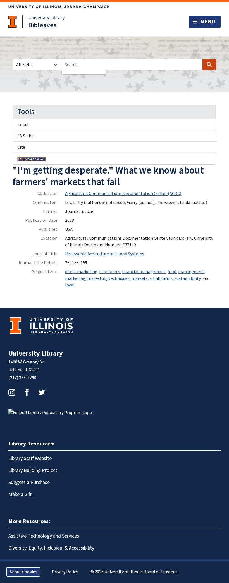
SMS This (25, 136)
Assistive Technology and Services (43, 536)
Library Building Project (32, 470)
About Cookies (23, 572)
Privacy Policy (65, 572)
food (172, 272)
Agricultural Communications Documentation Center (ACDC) (123, 194)
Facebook (27, 392)
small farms (161, 278)
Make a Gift (20, 494)
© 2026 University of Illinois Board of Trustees (133, 572)
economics (109, 272)
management (191, 272)
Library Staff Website (30, 458)
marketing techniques (108, 278)
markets (140, 278)
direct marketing (81, 272)
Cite (21, 147)
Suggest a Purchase (29, 482)
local (70, 285)
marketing (75, 278)
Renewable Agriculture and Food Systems (104, 254)
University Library (46, 17)
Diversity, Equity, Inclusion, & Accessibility (51, 548)
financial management (144, 272)
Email (22, 124)
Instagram (11, 392)
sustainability (188, 278)
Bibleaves (42, 25)
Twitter (42, 392)
